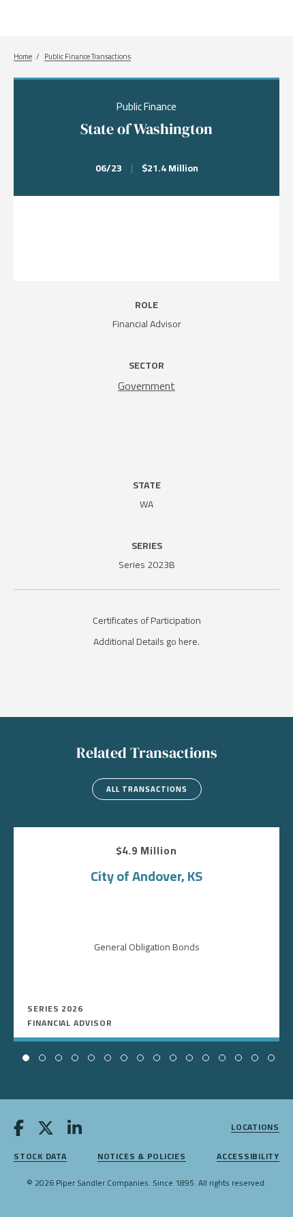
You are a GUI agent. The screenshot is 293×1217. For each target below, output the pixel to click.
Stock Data (40, 1157)
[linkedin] (74, 1130)
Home (23, 56)
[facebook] (19, 1130)
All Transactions (146, 789)
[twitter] (45, 1130)
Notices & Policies (141, 1157)
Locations (255, 1127)
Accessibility (248, 1157)
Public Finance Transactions (87, 56)
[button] (25, 1057)
